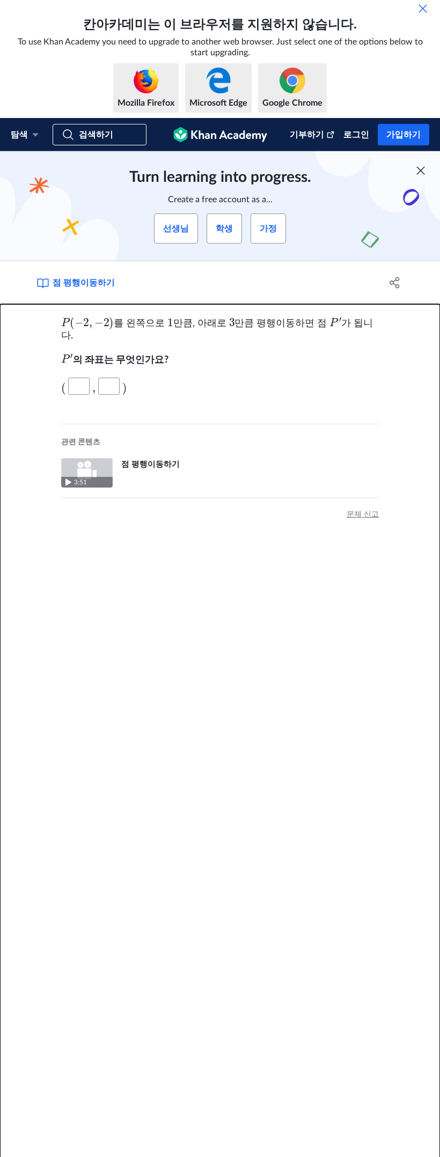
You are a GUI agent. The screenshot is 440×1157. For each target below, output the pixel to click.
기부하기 (307, 134)
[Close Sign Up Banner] (420, 170)
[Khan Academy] (220, 135)
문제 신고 (363, 514)
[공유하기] (395, 282)
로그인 (356, 134)
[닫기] (422, 8)
